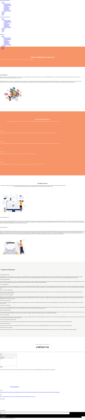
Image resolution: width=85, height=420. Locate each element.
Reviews (33, 396)
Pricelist (19, 396)
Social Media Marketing (17, 392)
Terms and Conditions (24, 396)
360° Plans (5, 396)
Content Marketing (28, 392)
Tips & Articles (15, 396)
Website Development (3, 392)
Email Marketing (33, 392)
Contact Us (11, 396)
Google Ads (23, 392)
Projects (8, 396)
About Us (1, 396)
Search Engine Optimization (41, 392)
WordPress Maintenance (56, 392)
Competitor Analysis (49, 392)
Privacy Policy (52, 369)
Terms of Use (40, 369)
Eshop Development (10, 392)
